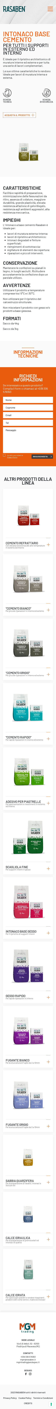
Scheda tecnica (7, 100)
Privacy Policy (12, 457)
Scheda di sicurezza (46, 100)
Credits (28, 1403)
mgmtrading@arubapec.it (28, 1362)
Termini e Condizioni (43, 1398)
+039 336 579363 (28, 1356)
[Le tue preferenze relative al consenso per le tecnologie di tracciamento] (51, 1404)
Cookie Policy (24, 1398)
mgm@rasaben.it (28, 1359)
